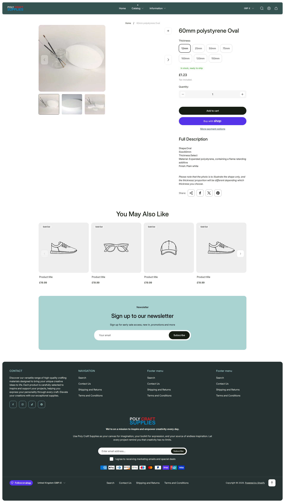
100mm (185, 58)
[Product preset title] (64, 248)
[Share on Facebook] (200, 193)
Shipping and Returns (90, 389)
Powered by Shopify (255, 483)
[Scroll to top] (272, 482)
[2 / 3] (72, 104)
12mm (184, 48)
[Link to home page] (142, 421)
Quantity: (184, 86)
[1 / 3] (49, 104)
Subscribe (179, 335)
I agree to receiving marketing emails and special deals (145, 458)
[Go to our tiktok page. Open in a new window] (32, 404)
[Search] (262, 8)
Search (82, 377)
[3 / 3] (95, 104)
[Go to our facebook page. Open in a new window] (13, 404)
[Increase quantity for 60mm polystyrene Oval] (242, 94)
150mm (215, 58)
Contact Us (84, 383)
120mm (200, 58)
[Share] (191, 193)
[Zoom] (168, 30)
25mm (198, 48)
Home (128, 23)
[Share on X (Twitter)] (209, 193)
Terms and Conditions (90, 395)
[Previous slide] (44, 59)
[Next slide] (168, 59)
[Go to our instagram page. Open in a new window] (22, 404)
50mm (212, 48)
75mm (226, 48)
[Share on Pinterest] (217, 193)
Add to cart (212, 110)
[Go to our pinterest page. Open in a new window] (41, 404)
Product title (46, 276)
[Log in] (269, 8)
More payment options (212, 128)
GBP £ (247, 8)
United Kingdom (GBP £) (50, 483)
